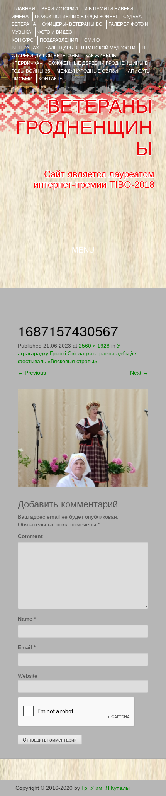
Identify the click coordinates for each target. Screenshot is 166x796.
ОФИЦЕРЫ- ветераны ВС (72, 24)
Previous (32, 373)
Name (25, 619)
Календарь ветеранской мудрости (90, 48)
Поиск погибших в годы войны (76, 16)
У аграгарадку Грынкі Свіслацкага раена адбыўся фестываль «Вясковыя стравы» (78, 353)
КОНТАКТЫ (51, 78)
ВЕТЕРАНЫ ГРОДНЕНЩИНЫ (83, 127)
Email (25, 647)
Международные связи (87, 71)
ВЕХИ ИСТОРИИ (59, 9)
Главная (24, 9)
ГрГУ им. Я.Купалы (105, 788)
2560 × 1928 (94, 346)
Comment (30, 536)
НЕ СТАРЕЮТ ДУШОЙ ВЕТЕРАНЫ (80, 51)
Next (139, 373)
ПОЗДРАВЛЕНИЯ (59, 40)
